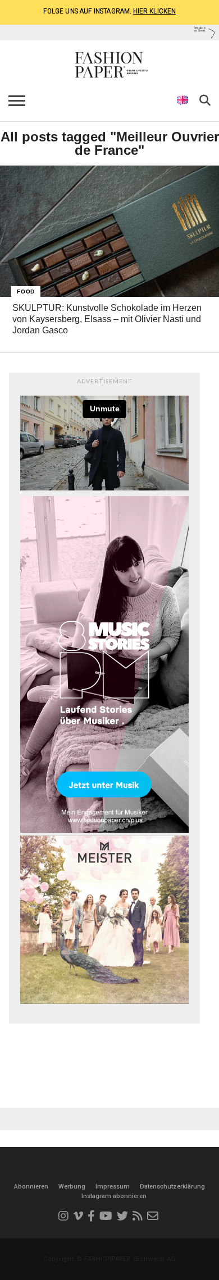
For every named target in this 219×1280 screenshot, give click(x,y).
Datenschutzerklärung (172, 1186)
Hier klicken (154, 11)
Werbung (71, 1186)
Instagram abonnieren (114, 1196)
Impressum (112, 1186)
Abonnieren (31, 1186)
